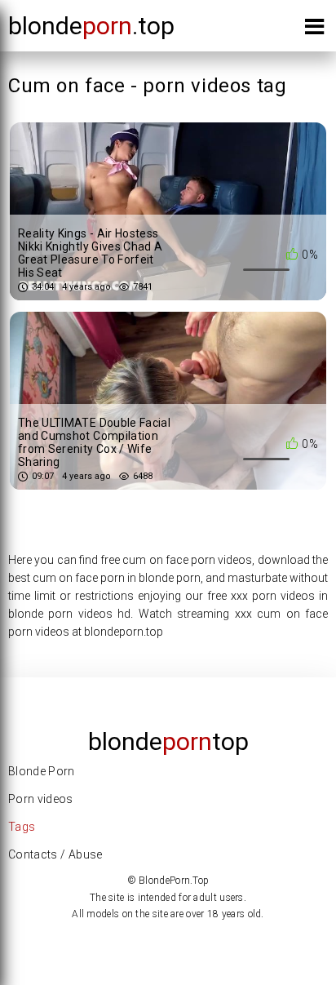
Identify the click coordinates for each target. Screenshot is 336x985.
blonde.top (91, 25)
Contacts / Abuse (55, 854)
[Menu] (314, 29)
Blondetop (168, 741)
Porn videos (40, 798)
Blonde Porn (41, 771)
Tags (21, 826)
